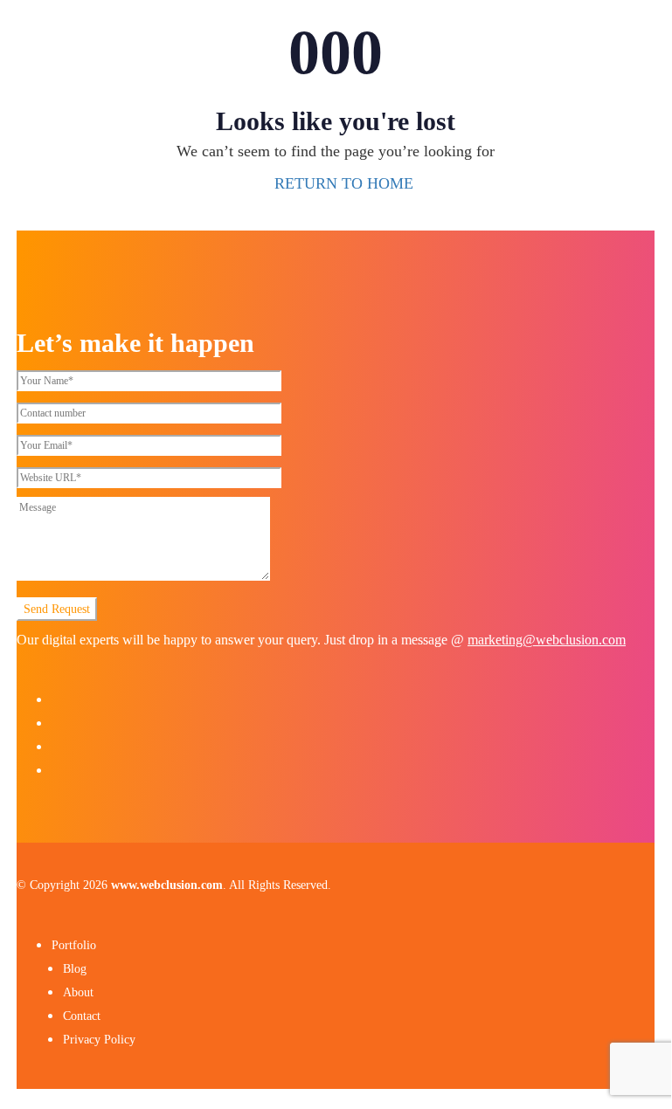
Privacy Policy (99, 1039)
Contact (81, 1016)
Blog (75, 968)
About (78, 992)
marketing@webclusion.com (547, 639)
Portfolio (74, 945)
